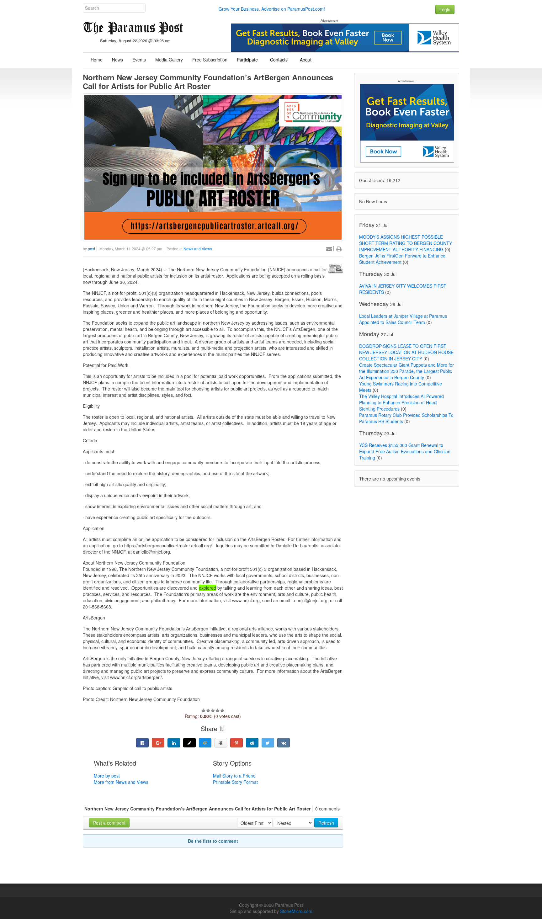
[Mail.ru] (205, 742)
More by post (107, 776)
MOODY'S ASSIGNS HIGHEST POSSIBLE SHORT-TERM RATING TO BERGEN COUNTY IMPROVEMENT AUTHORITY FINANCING (405, 243)
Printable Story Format (235, 782)
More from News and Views (121, 782)
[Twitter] (268, 742)
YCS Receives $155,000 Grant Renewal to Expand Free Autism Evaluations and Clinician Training (404, 451)
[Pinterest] (236, 742)
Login (444, 9)
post (91, 248)
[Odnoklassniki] (221, 742)
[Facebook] (142, 742)
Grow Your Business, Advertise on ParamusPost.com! (272, 9)
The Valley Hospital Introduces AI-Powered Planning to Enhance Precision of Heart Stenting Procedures (401, 402)
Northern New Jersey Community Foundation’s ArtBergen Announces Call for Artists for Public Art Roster (208, 81)
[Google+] (158, 742)
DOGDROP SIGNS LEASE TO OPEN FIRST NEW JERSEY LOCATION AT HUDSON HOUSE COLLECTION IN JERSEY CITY (406, 352)
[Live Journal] (189, 742)
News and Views (197, 248)
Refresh (326, 823)
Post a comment (109, 823)
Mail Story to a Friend (234, 776)
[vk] (283, 742)
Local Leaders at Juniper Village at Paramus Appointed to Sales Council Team (403, 319)
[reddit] (252, 742)
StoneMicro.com (296, 911)
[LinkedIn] (173, 742)
